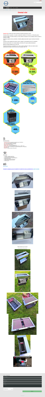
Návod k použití (5, 166)
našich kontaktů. (36, 169)
